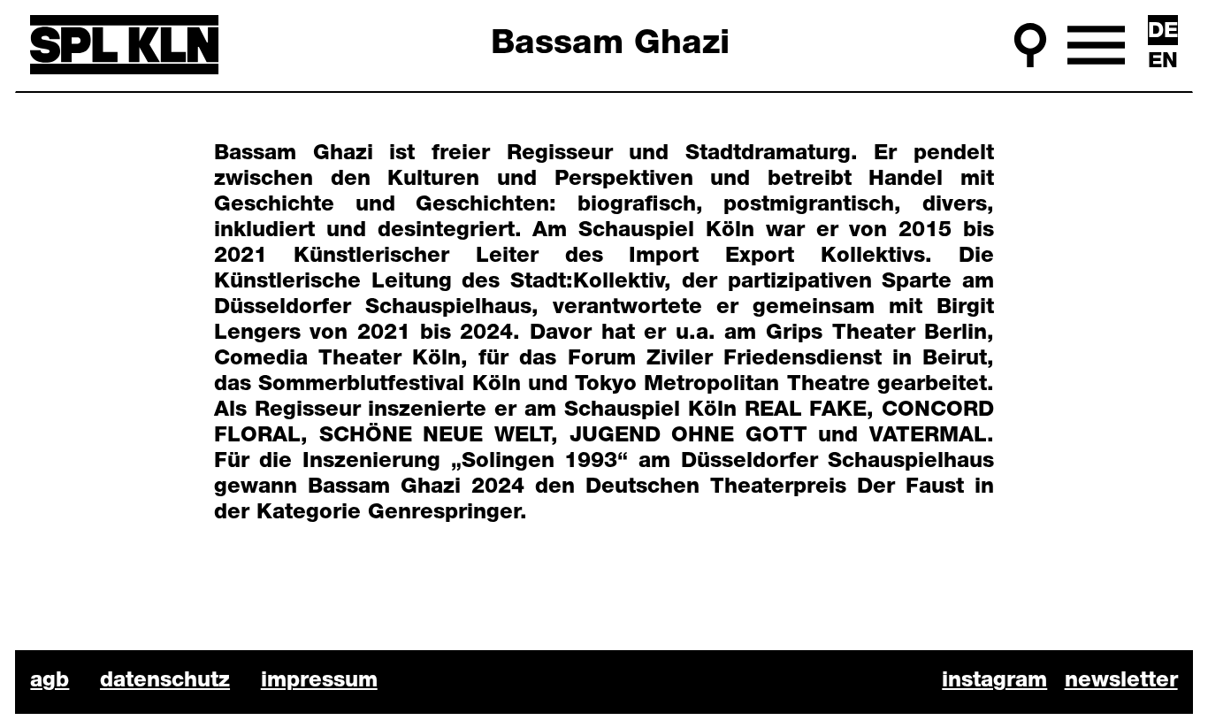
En (1163, 62)
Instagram (994, 681)
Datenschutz (165, 681)
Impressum (319, 681)
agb (49, 681)
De (1163, 31)
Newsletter (1121, 681)
